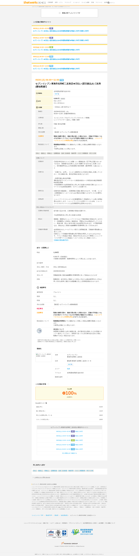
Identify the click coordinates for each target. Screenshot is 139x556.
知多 (68, 369)
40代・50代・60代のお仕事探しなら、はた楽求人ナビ (68, 554)
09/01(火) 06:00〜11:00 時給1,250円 (69, 444)
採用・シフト (59, 2)
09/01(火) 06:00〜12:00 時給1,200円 (69, 449)
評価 (92, 2)
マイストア (68, 2)
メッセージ (76, 2)
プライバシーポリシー (75, 523)
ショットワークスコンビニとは (32, 523)
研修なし (47, 470)
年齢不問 (70, 470)
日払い (35, 470)
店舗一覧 (45, 523)
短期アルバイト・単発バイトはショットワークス (45, 554)
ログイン (112, 2)
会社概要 (101, 523)
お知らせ (57, 523)
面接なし (40, 470)
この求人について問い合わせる (42, 477)
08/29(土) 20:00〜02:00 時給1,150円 (69, 431)
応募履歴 (50, 2)
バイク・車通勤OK (80, 470)
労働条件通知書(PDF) (61, 240)
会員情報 (106, 2)
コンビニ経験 (85, 2)
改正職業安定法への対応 (90, 523)
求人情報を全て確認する (69, 453)
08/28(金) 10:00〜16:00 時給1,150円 (69, 440)
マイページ (99, 2)
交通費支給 (54, 470)
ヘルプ (51, 523)
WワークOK (90, 470)
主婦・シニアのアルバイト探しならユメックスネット (92, 554)
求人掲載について (110, 523)
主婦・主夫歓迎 (62, 470)
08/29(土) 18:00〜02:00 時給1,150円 (69, 436)
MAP (56, 94)
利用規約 (64, 523)
